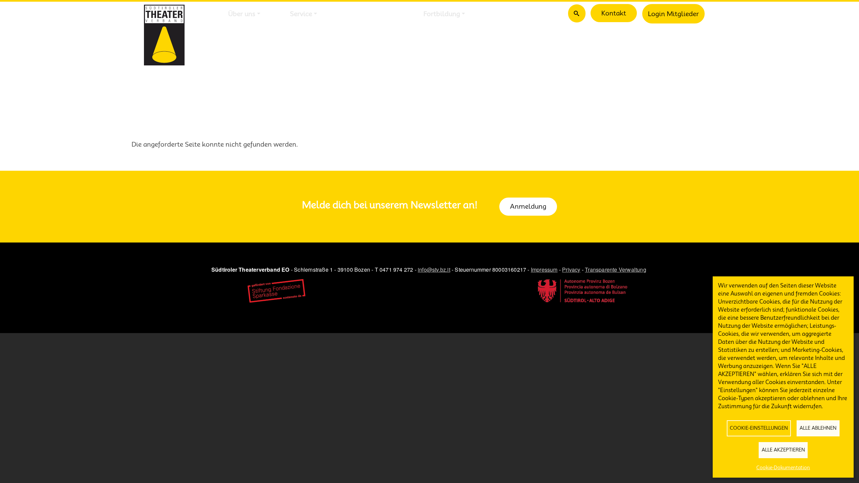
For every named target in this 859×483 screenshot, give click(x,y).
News (503, 13)
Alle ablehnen (818, 428)
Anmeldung (528, 206)
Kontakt (613, 13)
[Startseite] (164, 35)
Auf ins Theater (370, 13)
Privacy (571, 269)
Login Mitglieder (673, 13)
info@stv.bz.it (434, 269)
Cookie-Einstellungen (759, 428)
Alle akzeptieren (783, 449)
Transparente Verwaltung (615, 269)
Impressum (544, 269)
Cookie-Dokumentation (783, 467)
